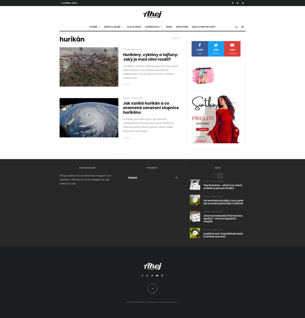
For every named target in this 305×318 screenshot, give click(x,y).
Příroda (126, 49)
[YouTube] (157, 276)
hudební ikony (217, 181)
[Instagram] (152, 276)
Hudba (93, 27)
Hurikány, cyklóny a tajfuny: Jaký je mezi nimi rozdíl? (150, 57)
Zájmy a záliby (112, 27)
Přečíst (127, 84)
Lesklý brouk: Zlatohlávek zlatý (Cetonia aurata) (223, 235)
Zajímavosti (152, 27)
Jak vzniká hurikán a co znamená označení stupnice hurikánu (151, 108)
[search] (176, 178)
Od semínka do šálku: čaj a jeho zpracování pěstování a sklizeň (223, 202)
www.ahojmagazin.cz (169, 302)
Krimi (169, 27)
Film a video (134, 27)
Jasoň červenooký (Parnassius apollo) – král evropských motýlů (223, 218)
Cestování (182, 27)
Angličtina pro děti (203, 27)
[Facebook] (233, 3)
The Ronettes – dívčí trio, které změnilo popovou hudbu (222, 187)
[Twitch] (162, 276)
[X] (237, 3)
